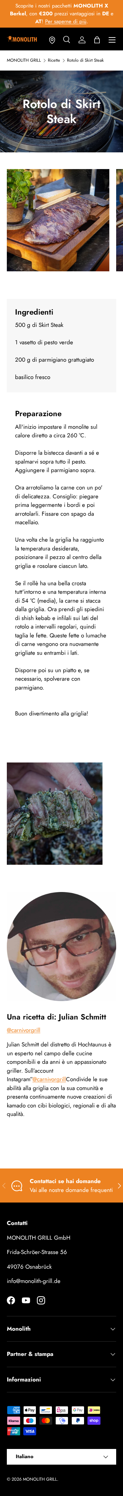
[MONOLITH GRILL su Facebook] (10, 1300)
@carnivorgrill (23, 1030)
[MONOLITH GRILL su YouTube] (25, 1300)
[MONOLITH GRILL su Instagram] (41, 1300)
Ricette (54, 60)
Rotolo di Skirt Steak (85, 60)
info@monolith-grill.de (33, 1281)
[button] (97, 39)
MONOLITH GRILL (24, 60)
